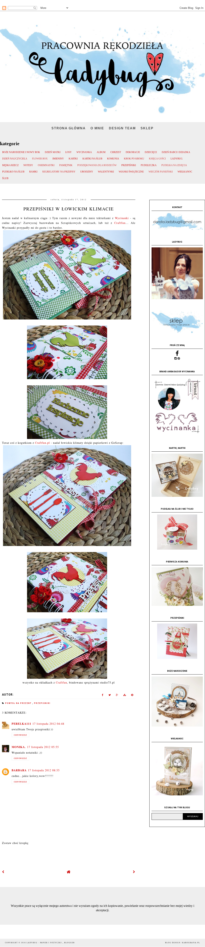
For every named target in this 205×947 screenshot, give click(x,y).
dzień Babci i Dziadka (176, 152)
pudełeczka (149, 165)
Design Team (122, 128)
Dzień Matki (52, 152)
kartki (73, 158)
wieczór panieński (161, 171)
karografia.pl (191, 943)
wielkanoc (185, 171)
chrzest (115, 152)
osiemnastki (46, 165)
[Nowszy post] (3, 872)
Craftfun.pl (42, 443)
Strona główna (68, 128)
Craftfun (120, 223)
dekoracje (133, 152)
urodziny (86, 171)
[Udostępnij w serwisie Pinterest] (132, 696)
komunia (113, 158)
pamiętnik (65, 165)
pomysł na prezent (18, 703)
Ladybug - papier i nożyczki (45, 943)
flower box (40, 158)
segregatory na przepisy (58, 171)
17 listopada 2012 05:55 (43, 747)
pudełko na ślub (13, 171)
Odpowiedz (20, 735)
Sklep (147, 128)
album (101, 152)
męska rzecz (10, 165)
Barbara (19, 770)
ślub (5, 178)
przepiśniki (128, 165)
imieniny (58, 158)
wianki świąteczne (131, 171)
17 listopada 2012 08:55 (44, 770)
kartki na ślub (92, 158)
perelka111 (21, 723)
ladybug (177, 158)
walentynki (106, 171)
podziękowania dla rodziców (97, 165)
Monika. (19, 747)
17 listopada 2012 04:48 (48, 724)
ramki (33, 171)
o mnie (97, 128)
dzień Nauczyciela (14, 158)
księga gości (157, 158)
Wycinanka (84, 152)
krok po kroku (134, 158)
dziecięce (151, 152)
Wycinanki (122, 218)
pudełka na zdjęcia (174, 165)
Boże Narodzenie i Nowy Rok (21, 152)
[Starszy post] (134, 872)
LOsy (68, 152)
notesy (28, 165)
